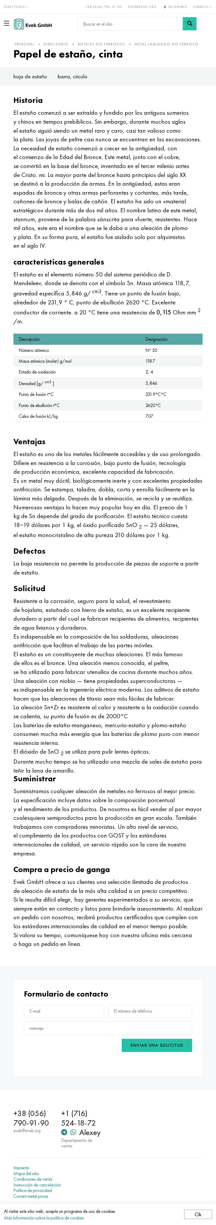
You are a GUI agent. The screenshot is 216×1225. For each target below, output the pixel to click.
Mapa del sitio (26, 1173)
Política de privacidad (32, 1190)
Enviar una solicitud (157, 1045)
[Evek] (33, 24)
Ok (198, 1214)
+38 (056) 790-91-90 (104, 7)
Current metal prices (30, 1196)
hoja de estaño (30, 76)
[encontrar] (190, 23)
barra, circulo (72, 76)
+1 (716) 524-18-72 (78, 1118)
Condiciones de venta (32, 1179)
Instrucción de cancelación (37, 1185)
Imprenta (21, 1168)
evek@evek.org (142, 7)
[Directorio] (7, 23)
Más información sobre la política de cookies (44, 1218)
